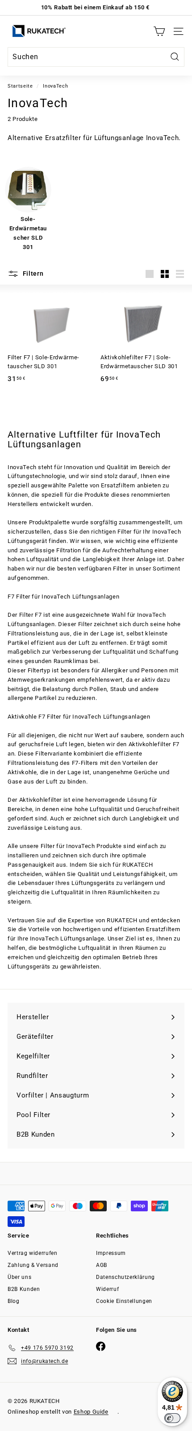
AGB (101, 1265)
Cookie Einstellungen (124, 1301)
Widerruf (107, 1289)
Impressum (111, 1253)
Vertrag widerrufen (33, 1253)
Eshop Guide (91, 1411)
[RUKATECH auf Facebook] (100, 1346)
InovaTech (55, 86)
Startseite (20, 86)
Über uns (19, 1277)
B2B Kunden (24, 1289)
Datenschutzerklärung (125, 1277)
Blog (14, 1301)
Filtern (32, 273)
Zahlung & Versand (33, 1265)
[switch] (172, 1418)
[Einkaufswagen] (159, 31)
